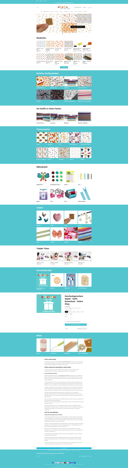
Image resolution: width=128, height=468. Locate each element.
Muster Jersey (53, 87)
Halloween (50, 144)
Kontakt (78, 450)
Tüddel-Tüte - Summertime (68, 262)
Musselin (38, 101)
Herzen (71, 159)
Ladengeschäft (54, 450)
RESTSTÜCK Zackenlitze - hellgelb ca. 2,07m (77, 49)
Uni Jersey (52, 123)
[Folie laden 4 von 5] (64, 33)
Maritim (49, 159)
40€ (74, 311)
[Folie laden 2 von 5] (61, 33)
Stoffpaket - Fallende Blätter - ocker (67, 61)
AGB (68, 464)
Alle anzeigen (64, 67)
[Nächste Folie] (68, 34)
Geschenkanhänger (82, 288)
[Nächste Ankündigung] (91, 3)
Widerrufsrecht (64, 464)
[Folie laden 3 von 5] (63, 33)
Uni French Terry (40, 123)
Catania (38, 353)
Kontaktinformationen (80, 464)
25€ (70, 311)
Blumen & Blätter (73, 144)
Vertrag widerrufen (64, 448)
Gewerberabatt (73, 450)
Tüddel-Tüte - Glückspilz (54, 262)
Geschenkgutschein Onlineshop (40, 289)
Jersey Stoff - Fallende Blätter (58, 61)
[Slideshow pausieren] (71, 34)
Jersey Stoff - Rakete (49, 61)
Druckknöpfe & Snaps (55, 184)
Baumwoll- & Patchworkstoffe (84, 101)
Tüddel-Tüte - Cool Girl (40, 262)
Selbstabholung (61, 450)
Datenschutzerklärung (58, 464)
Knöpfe (51, 225)
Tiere (60, 144)
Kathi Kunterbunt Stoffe (50, 464)
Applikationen (39, 184)
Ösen (51, 201)
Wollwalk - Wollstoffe (82, 123)
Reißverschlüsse (81, 201)
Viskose (52, 101)
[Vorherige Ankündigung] (37, 3)
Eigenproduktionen (40, 87)
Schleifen (52, 242)
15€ (66, 311)
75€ (82, 311)
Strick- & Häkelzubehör (83, 353)
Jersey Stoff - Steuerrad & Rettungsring (50, 49)
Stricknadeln (67, 353)
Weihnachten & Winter (85, 144)
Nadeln (38, 201)
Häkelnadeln (53, 353)
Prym (65, 201)
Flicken (65, 184)
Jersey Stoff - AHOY (58, 48)
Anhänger (38, 225)
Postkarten (66, 288)
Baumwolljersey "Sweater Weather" (77, 26)
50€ (78, 311)
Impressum (74, 464)
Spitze (37, 242)
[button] (37, 7)
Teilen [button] (67, 328)
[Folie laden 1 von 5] (59, 33)
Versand (70, 308)
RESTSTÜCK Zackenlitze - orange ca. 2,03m (87, 49)
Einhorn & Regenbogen (41, 159)
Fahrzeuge (61, 159)
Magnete (52, 288)
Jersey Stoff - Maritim (67, 48)
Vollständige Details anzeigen (82, 328)
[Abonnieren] (53, 456)
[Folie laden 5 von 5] (65, 33)
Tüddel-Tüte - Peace (81, 262)
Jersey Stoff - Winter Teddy (40, 61)
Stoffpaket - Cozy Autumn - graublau (87, 61)
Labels (65, 225)
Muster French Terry (82, 87)
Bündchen (66, 87)
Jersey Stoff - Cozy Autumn (76, 61)
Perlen (79, 225)
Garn (79, 184)
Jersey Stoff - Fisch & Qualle (39, 49)
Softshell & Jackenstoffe (69, 101)
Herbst (37, 144)
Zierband (80, 242)
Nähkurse (49, 450)
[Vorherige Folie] (57, 34)
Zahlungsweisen (67, 450)
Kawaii (82, 159)
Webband (66, 242)
